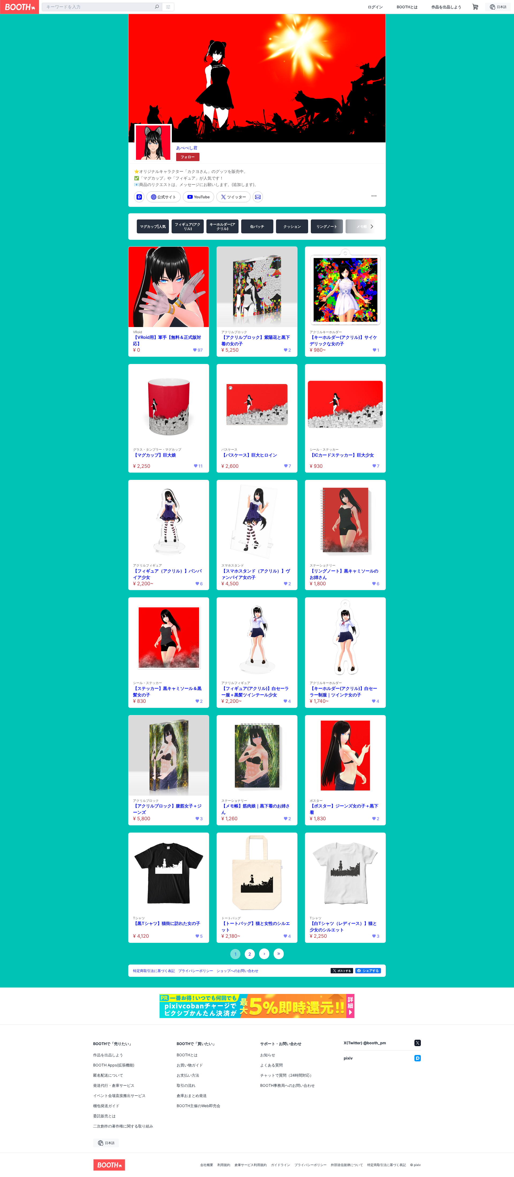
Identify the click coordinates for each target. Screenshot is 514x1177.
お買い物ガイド (190, 1065)
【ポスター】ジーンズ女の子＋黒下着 (344, 809)
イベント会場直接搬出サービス (119, 1095)
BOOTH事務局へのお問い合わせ (287, 1085)
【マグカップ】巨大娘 (154, 455)
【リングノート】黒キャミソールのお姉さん (344, 574)
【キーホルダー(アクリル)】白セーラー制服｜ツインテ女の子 (343, 691)
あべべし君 (187, 147)
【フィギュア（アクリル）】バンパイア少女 (167, 574)
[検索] (157, 7)
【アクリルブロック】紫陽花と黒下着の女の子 (255, 340)
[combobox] (102, 7)
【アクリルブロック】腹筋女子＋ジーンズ (167, 809)
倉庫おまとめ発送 (192, 1095)
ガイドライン (280, 1165)
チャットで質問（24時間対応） (286, 1075)
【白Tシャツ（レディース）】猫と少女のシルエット (343, 926)
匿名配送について (108, 1075)
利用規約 (223, 1165)
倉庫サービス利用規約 (251, 1165)
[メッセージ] (258, 196)
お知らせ (267, 1055)
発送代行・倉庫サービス (113, 1085)
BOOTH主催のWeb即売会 (198, 1105)
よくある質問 (271, 1065)
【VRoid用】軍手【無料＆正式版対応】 (167, 340)
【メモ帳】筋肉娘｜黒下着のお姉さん (255, 809)
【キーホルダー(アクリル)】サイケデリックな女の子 (343, 340)
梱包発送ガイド (106, 1105)
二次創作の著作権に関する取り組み (123, 1126)
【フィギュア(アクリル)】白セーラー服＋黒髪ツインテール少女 (255, 691)
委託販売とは (104, 1116)
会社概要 (206, 1165)
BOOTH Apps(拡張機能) (113, 1065)
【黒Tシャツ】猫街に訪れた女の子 (166, 923)
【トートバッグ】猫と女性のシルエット (255, 926)
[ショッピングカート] (475, 7)
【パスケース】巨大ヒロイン (249, 455)
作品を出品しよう (447, 7)
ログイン (375, 7)
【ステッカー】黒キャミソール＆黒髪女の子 (167, 691)
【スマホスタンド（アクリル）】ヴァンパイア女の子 (255, 574)
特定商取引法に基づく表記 (386, 1165)
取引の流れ (186, 1085)
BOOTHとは (407, 7)
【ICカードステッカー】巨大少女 (342, 455)
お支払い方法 (188, 1075)
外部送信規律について (347, 1165)
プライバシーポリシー (310, 1165)
